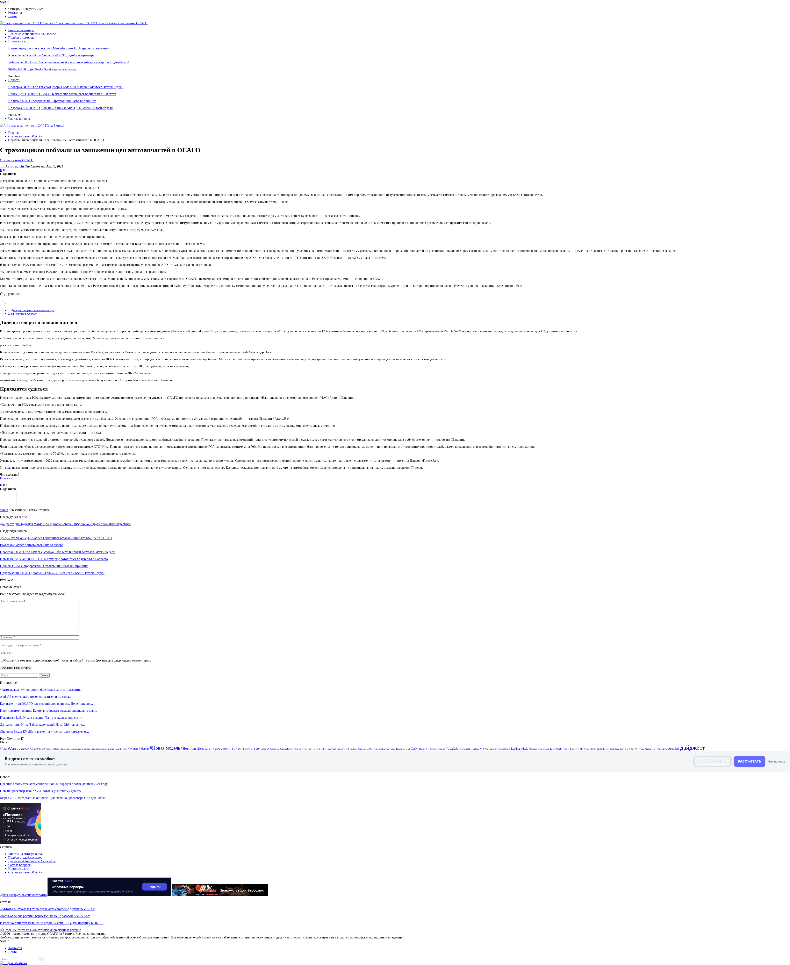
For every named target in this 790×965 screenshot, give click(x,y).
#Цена (200, 748)
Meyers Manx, (536, 749)
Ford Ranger (338, 749)
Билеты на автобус (21, 30)
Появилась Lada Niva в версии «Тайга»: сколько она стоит (41, 717)
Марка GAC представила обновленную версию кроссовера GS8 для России (53, 798)
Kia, (487, 749)
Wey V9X (639, 749)
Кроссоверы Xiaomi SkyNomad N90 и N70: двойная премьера (51, 55)
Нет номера (776, 761)
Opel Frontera (562, 749)
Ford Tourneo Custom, (355, 749)
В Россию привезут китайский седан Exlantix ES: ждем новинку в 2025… (51, 923)
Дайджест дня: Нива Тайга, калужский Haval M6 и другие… (42, 724)
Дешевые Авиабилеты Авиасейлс (32, 34)
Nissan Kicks (549, 749)
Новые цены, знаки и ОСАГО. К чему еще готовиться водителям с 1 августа (62, 94)
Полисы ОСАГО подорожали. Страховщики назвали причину (52, 101)
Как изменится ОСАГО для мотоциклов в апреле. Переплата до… (46, 703)
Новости (14, 80)
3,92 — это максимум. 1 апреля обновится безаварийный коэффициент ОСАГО (56, 538)
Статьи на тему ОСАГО (17, 160)
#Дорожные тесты (41, 748)
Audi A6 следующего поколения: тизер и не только (35, 696)
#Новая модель (165, 748)
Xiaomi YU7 (651, 749)
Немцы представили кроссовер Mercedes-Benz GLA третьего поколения (58, 48)
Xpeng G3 (662, 749)
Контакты (15, 12)
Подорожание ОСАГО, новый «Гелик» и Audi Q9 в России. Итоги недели (60, 108)
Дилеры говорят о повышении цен (32, 310)
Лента (12, 16)
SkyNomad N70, (588, 749)
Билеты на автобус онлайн (26, 854)
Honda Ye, (424, 749)
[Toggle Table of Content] (3, 303)
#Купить (133, 748)
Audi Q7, (217, 749)
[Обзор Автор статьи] (8, 506)
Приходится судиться (24, 313)
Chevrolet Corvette (289, 749)
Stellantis (601, 749)
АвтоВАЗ (674, 748)
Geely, (414, 748)
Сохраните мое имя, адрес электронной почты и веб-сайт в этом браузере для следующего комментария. (77, 660)
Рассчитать (749, 761)
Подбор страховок (21, 37)
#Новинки (188, 748)
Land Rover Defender (499, 749)
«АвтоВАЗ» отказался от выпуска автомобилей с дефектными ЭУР (47, 909)
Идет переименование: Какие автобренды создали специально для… (48, 710)
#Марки (144, 748)
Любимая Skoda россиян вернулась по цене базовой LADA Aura (45, 916)
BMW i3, (227, 749)
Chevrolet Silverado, (308, 749)
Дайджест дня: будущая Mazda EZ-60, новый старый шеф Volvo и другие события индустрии (65, 524)
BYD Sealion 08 (262, 749)
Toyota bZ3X (612, 749)
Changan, (274, 749)
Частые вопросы (19, 118)
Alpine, (208, 749)
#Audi (3, 748)
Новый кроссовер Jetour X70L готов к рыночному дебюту (40, 791)
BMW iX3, (237, 749)
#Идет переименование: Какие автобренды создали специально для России (90, 749)
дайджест (692, 747)
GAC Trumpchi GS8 (400, 749)
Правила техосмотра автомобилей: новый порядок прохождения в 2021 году (54, 784)
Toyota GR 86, (627, 749)
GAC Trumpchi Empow (378, 749)
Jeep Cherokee (466, 749)
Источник (7, 478)
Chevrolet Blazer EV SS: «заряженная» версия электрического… (44, 731)
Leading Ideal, (519, 748)
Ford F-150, (325, 749)
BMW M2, (248, 749)
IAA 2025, (452, 748)
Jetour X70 (478, 749)
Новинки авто (18, 41)
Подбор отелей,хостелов (25, 857)
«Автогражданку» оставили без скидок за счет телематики (41, 689)
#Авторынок (18, 748)
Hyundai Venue (437, 749)
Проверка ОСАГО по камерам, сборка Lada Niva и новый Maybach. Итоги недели (65, 87)
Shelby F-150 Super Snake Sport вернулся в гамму (42, 69)
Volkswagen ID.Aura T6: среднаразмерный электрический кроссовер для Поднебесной (68, 62)
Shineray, (574, 749)
